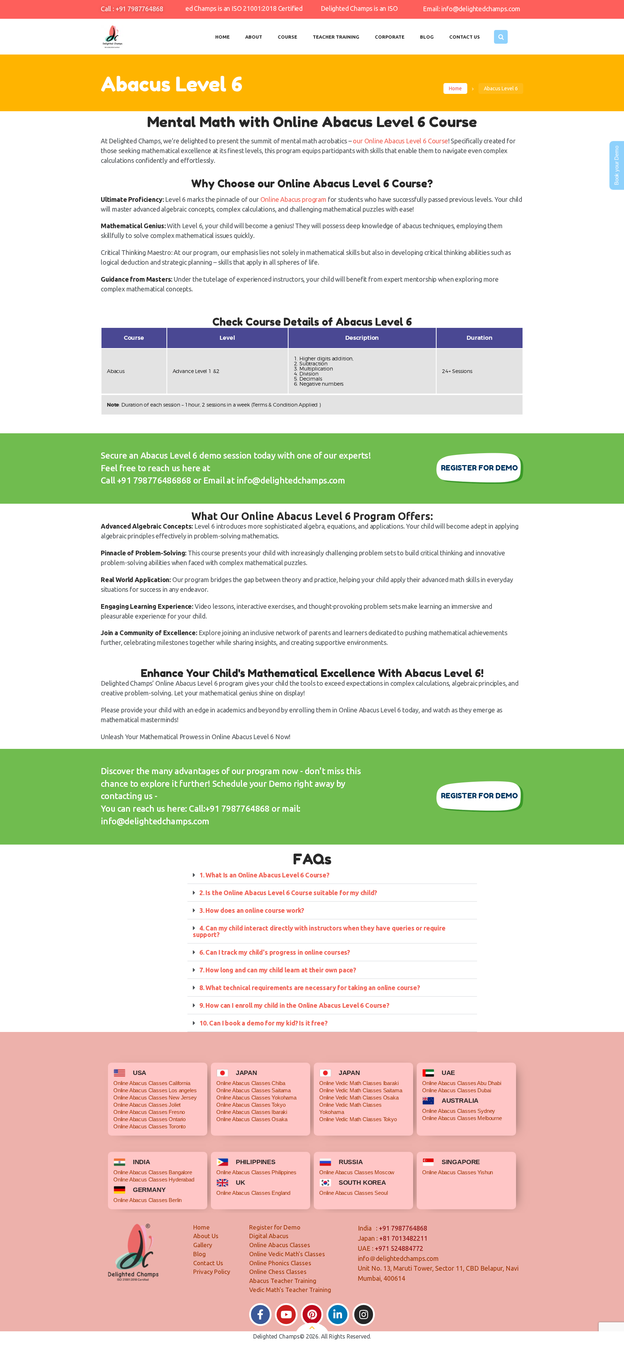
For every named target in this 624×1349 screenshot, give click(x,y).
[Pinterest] (312, 1314)
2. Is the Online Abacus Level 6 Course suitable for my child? (288, 892)
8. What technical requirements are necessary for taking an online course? (309, 987)
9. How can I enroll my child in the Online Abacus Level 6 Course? (294, 1005)
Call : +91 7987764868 (132, 8)
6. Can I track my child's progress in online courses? (274, 952)
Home (455, 88)
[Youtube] (286, 1314)
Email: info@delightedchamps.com (471, 8)
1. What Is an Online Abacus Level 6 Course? (264, 875)
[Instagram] (363, 1314)
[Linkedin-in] (337, 1314)
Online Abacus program (293, 199)
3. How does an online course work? (251, 910)
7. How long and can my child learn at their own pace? (277, 969)
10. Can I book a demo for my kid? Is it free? (263, 1023)
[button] (332, 875)
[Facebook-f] (260, 1314)
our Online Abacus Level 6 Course (400, 140)
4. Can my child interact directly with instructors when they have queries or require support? (319, 931)
